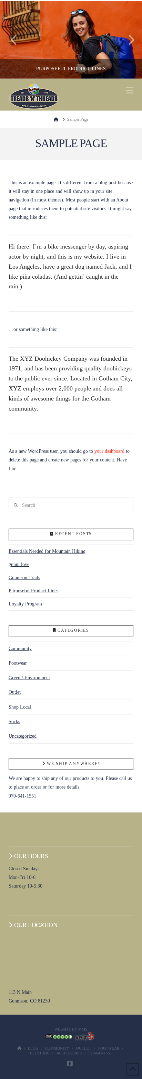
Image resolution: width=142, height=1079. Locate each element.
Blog (33, 1048)
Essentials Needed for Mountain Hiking (47, 551)
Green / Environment (29, 677)
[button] (129, 90)
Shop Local (20, 707)
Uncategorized (23, 736)
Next (127, 39)
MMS (82, 1029)
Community (20, 648)
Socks (14, 721)
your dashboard (109, 451)
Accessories (69, 1053)
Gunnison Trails (24, 577)
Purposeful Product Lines (33, 590)
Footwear (18, 663)
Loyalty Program (25, 603)
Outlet (15, 692)
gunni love (19, 564)
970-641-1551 (100, 1053)
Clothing (40, 1053)
